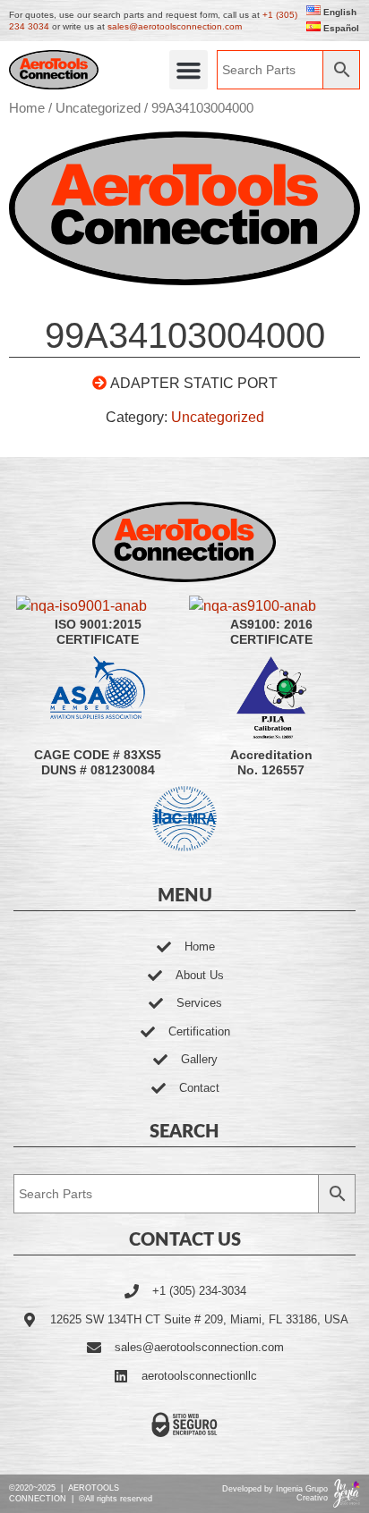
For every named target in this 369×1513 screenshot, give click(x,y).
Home (27, 108)
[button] (189, 69)
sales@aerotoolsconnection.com (174, 26)
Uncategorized (98, 108)
